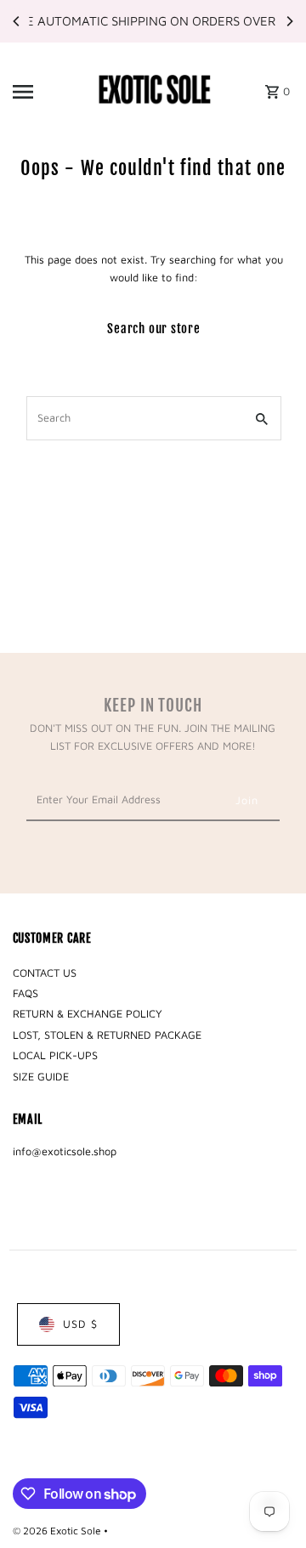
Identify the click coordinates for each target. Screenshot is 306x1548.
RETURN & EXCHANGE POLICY (87, 1013)
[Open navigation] (47, 92)
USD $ (80, 1324)
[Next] (289, 21)
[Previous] (17, 21)
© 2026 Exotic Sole (58, 1530)
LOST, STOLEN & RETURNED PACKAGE (107, 1035)
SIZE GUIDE (41, 1076)
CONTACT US (44, 973)
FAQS (25, 993)
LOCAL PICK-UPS (55, 1055)
